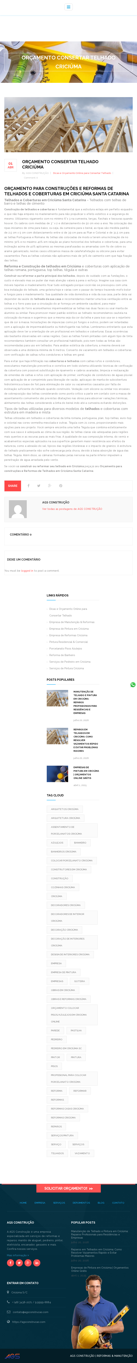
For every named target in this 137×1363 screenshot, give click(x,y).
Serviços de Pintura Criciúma (66, 668)
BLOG (101, 1202)
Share (12, 486)
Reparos (56, 1126)
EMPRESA (40, 1202)
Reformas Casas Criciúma (67, 1108)
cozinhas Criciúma (63, 887)
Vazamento (82, 1153)
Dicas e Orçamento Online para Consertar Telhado (82, 173)
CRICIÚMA (56, 896)
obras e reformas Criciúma (68, 999)
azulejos (57, 842)
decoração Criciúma (64, 929)
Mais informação (17, 1255)
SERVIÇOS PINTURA (62, 1135)
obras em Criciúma (63, 990)
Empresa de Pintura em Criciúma (69, 628)
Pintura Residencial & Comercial (68, 642)
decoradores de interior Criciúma (67, 917)
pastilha (76, 1030)
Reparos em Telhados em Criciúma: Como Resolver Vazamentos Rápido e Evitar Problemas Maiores (85, 740)
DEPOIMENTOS (81, 1202)
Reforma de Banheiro (62, 655)
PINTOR (55, 1057)
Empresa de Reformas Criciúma (68, 635)
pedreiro (56, 1039)
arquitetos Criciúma (64, 809)
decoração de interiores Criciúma (67, 942)
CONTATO (118, 1202)
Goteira (79, 981)
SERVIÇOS (59, 1202)
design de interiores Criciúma (70, 954)
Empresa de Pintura (63, 972)
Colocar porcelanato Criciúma (72, 860)
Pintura (76, 1057)
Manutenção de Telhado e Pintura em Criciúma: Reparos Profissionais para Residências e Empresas (85, 702)
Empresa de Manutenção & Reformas (72, 622)
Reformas (57, 1099)
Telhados (57, 1153)
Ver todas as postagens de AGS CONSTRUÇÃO (72, 509)
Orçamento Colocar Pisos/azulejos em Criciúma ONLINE (69, 1015)
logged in (27, 570)
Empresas (57, 981)
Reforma (56, 1091)
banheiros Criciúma (63, 851)
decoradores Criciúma (66, 905)
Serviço (56, 1144)
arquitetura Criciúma (65, 818)
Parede (55, 1030)
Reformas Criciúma (63, 1117)
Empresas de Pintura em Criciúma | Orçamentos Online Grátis (86, 772)
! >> (68, 1188)
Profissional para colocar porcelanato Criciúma (68, 1078)
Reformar (80, 1091)
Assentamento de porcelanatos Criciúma (66, 830)
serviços (78, 1144)
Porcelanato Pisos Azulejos (65, 648)
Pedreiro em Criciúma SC (66, 1048)
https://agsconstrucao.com (28, 1322)
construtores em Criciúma (69, 869)
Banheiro (80, 842)
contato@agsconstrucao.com (30, 1312)
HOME (23, 1202)
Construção (59, 878)
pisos (54, 1066)
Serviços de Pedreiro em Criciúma (69, 661)
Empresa (56, 963)
